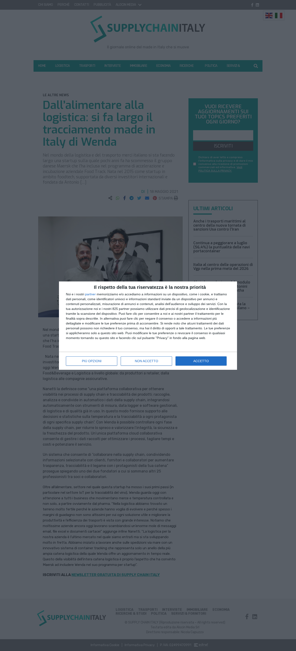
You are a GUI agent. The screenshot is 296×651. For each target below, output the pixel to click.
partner (90, 294)
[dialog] (148, 325)
